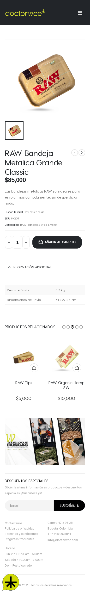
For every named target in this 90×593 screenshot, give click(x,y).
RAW (23, 224)
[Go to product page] (24, 357)
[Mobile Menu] (81, 12)
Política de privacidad (20, 528)
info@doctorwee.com (63, 540)
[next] (81, 152)
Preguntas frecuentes (19, 539)
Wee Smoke (49, 224)
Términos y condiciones (21, 534)
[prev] (74, 152)
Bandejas (34, 224)
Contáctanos (14, 523)
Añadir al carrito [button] (34, 367)
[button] (64, 327)
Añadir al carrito (60, 242)
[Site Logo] (25, 12)
